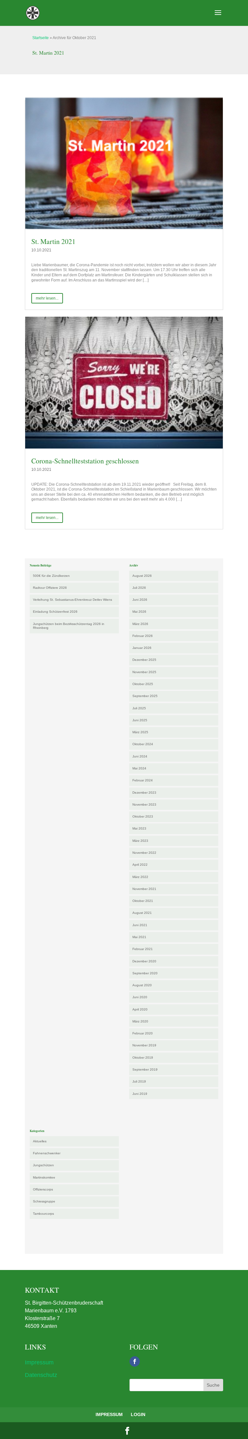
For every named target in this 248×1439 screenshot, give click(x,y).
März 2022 (140, 877)
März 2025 (140, 732)
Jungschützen (43, 1165)
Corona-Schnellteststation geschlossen (85, 460)
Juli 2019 (139, 1081)
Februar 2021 (142, 949)
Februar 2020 (142, 1033)
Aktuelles (39, 1141)
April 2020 (140, 1009)
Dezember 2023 (144, 792)
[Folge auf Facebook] (134, 1361)
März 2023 (140, 840)
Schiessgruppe (44, 1201)
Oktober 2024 (142, 744)
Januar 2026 (141, 648)
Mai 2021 (139, 937)
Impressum (39, 1362)
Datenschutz (41, 1375)
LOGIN (138, 1414)
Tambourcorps (43, 1213)
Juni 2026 (139, 599)
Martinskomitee (44, 1177)
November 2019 (144, 1045)
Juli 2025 (139, 708)
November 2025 (144, 672)
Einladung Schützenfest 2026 (55, 611)
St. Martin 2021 (53, 241)
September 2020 (145, 973)
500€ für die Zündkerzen (51, 575)
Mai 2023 (139, 828)
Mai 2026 (139, 611)
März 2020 (140, 1021)
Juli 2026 (139, 587)
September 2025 (145, 696)
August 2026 (142, 575)
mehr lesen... (47, 298)
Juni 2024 (139, 756)
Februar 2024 (142, 780)
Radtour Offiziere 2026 (50, 587)
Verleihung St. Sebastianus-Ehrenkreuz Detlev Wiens (72, 599)
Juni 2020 (139, 997)
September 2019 (145, 1069)
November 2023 (144, 804)
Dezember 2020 (144, 961)
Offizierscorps (43, 1189)
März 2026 (140, 624)
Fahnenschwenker (46, 1153)
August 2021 (142, 913)
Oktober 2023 (142, 816)
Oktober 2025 (142, 684)
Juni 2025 (139, 720)
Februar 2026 (142, 636)
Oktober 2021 (142, 901)
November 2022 (144, 852)
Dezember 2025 (144, 659)
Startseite (40, 38)
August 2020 (142, 985)
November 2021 (144, 889)
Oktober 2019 (142, 1057)
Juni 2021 (139, 925)
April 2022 (140, 864)
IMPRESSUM (109, 1414)
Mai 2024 (139, 768)
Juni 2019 (139, 1093)
